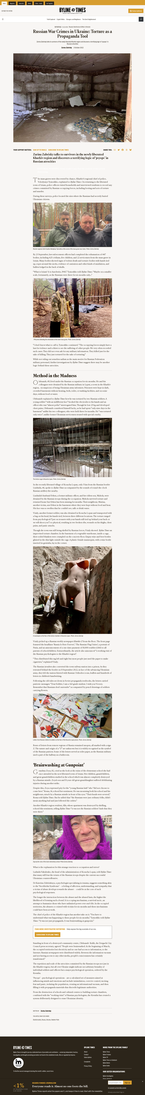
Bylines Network (107, 1079)
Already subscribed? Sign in (116, 1092)
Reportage (58, 27)
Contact (86, 1054)
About (85, 1052)
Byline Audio (106, 1065)
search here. (50, 1071)
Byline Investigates (108, 1076)
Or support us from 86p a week (117, 1088)
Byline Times (106, 1052)
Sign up (127, 1083)
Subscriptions (137, 11)
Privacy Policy (88, 1066)
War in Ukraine (86, 27)
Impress (73, 1055)
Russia (44, 1020)
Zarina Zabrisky (66, 47)
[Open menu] (3, 19)
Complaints (87, 1062)
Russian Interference (74, 27)
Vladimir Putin (55, 1020)
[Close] (142, 1081)
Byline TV (105, 1057)
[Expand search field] (141, 19)
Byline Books (106, 1063)
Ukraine (48, 1020)
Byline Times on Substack (110, 1060)
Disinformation (37, 1020)
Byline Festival (107, 1054)
